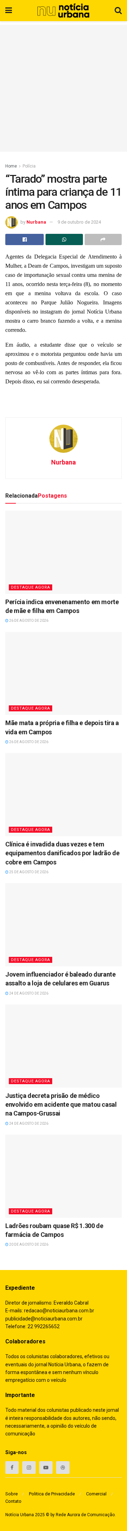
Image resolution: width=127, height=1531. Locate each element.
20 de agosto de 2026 (28, 1244)
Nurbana (36, 222)
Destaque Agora (30, 587)
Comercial (96, 1493)
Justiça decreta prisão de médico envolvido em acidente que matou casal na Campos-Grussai (61, 1104)
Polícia (29, 166)
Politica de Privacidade (52, 1493)
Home (11, 166)
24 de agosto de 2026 (28, 993)
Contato (13, 1501)
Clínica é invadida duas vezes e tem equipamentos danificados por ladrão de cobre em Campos (62, 852)
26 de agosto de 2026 (28, 620)
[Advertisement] (63, 88)
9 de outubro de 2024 (79, 222)
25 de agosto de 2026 (28, 872)
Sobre (11, 1493)
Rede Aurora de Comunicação (85, 1514)
